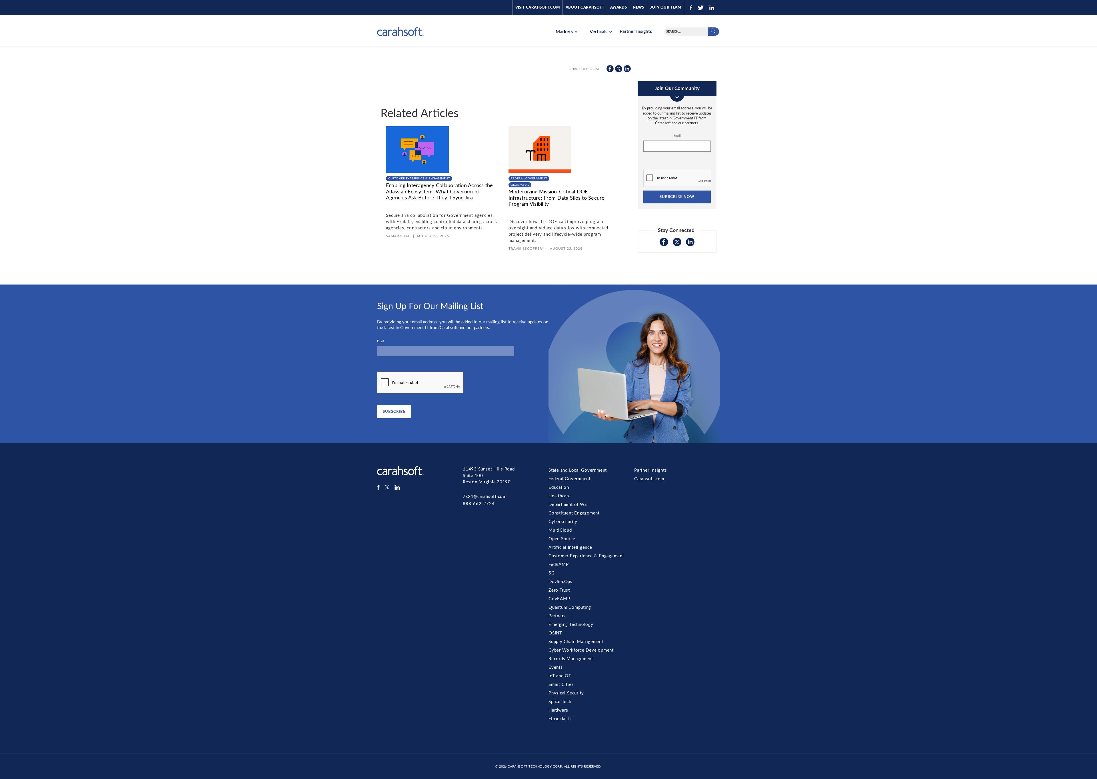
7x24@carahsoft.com (485, 496)
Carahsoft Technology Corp (535, 766)
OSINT (555, 633)
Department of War (568, 504)
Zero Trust (559, 590)
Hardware (558, 710)
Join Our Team (665, 7)
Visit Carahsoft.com (537, 7)
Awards (618, 7)
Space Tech (559, 702)
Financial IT (560, 719)
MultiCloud (560, 530)
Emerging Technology (570, 624)
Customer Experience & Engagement (419, 178)
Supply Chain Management (575, 642)
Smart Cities (561, 684)
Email (677, 136)
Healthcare (559, 496)
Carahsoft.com (649, 479)
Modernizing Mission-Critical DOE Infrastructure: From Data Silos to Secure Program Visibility (557, 198)
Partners (557, 616)
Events (555, 667)
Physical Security (566, 693)
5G (551, 573)
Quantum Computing (569, 607)
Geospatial (520, 184)
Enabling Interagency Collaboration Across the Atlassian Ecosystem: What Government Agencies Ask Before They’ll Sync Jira (439, 192)
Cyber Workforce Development (581, 650)
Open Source (561, 539)
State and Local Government (577, 470)
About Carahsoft (585, 7)
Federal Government (529, 178)
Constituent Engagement (574, 513)
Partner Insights (636, 31)
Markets (565, 31)
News (638, 7)
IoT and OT (559, 676)
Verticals (599, 31)
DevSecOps (560, 582)
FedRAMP (558, 564)
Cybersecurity (562, 522)
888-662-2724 (479, 504)
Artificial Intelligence (570, 547)
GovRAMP (559, 599)
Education (558, 487)
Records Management (570, 659)
